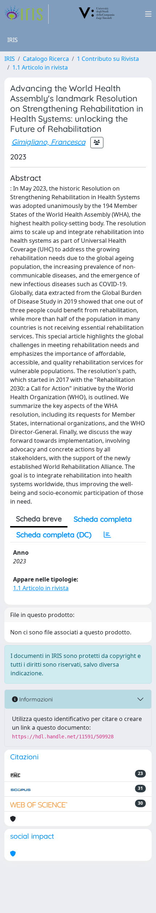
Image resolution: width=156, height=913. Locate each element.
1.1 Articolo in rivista (40, 67)
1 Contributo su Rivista (108, 59)
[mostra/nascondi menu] (148, 14)
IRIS (9, 59)
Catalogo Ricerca (46, 59)
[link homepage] (26, 14)
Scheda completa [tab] (103, 519)
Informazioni (35, 699)
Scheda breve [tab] (39, 518)
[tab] (107, 534)
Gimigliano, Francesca (48, 141)
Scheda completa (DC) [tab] (53, 534)
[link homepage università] (97, 14)
